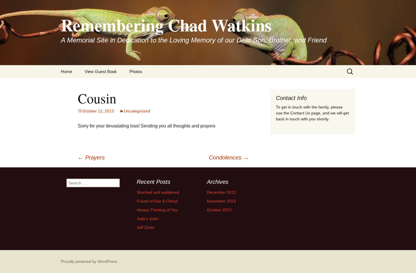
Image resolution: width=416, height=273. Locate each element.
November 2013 (221, 201)
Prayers (91, 157)
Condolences (229, 157)
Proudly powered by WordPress (89, 261)
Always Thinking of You (157, 210)
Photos (135, 71)
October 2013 (219, 210)
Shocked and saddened (158, 192)
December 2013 (221, 192)
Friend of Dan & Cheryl (157, 201)
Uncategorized (137, 111)
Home (66, 71)
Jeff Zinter (146, 227)
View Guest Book (101, 71)
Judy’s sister (148, 218)
